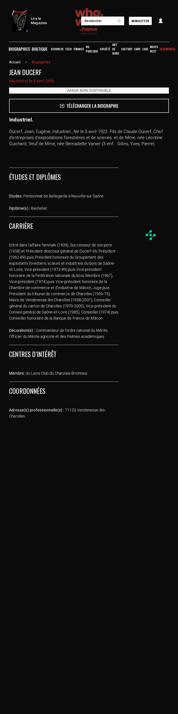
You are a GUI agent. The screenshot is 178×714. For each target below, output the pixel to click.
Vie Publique (92, 49)
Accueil (14, 62)
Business (57, 49)
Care (137, 49)
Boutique (40, 49)
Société (105, 49)
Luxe (145, 49)
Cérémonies (167, 49)
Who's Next (154, 49)
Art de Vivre (115, 49)
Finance (79, 49)
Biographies (19, 49)
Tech (68, 49)
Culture (126, 49)
